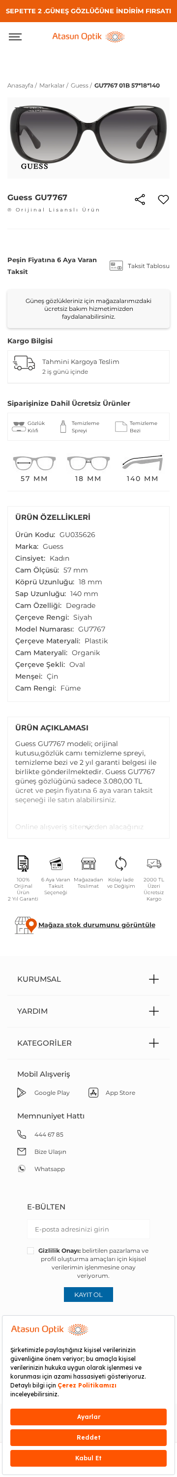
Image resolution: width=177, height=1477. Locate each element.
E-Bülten (46, 1206)
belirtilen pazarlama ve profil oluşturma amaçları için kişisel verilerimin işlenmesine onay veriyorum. (93, 1263)
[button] (96, 925)
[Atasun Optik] (88, 36)
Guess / (81, 85)
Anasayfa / (22, 85)
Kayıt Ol (88, 1294)
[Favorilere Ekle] (163, 199)
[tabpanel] (88, 138)
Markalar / (53, 85)
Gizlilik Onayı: (59, 1250)
